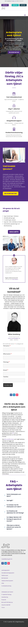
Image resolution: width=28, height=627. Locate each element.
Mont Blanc (15, 279)
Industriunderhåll (5, 605)
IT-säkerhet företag (6, 594)
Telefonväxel (4, 575)
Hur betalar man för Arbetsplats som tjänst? (14, 505)
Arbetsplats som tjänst (7, 592)
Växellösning (4, 597)
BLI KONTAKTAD (14, 52)
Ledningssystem (5, 570)
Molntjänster (4, 578)
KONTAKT (15, 5)
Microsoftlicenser (9, 439)
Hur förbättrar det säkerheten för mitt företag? (15, 512)
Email (5, 370)
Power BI (3, 599)
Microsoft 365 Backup (7, 602)
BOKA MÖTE (14, 232)
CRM (2, 583)
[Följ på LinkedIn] (14, 395)
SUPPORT (23, 5)
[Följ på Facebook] (11, 395)
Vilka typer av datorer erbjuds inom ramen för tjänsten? (14, 527)
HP (13, 433)
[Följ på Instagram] (17, 395)
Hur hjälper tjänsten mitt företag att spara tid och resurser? (14, 519)
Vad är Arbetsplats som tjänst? (14, 495)
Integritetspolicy (19, 621)
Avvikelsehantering (6, 585)
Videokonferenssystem (7, 580)
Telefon (5, 377)
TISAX (3, 607)
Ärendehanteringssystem (7, 572)
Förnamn (6, 346)
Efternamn (7, 354)
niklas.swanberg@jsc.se (14, 338)
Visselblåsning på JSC (6, 559)
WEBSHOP (5, 5)
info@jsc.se (13, 1)
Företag (6, 362)
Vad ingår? (10, 500)
